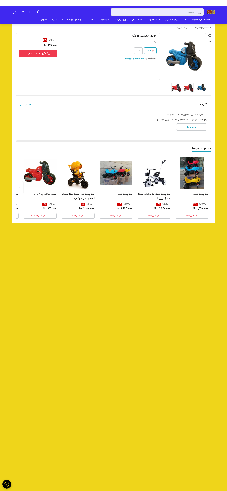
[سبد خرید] (14, 12)
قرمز (149, 50)
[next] (19, 187)
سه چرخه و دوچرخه (183, 28)
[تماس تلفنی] (6, 484)
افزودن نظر (25, 104)
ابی (138, 50)
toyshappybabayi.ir (203, 28)
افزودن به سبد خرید (35, 53)
